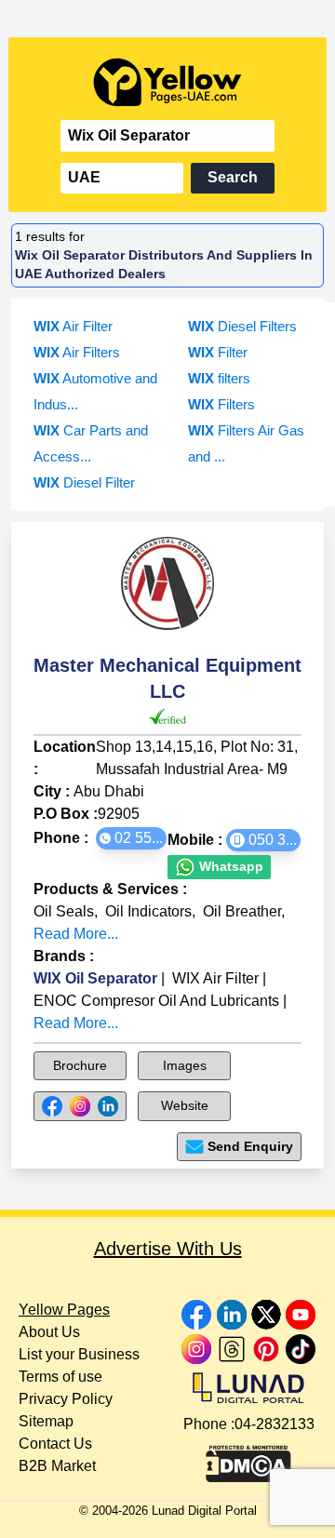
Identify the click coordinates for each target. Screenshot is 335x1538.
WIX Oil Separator (95, 978)
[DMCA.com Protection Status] (248, 1459)
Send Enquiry (250, 1146)
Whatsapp (229, 866)
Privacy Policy (66, 1399)
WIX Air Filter (215, 978)
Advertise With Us (168, 1248)
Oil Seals (64, 911)
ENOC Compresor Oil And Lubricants (156, 1001)
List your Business (79, 1354)
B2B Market (57, 1466)
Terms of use (60, 1376)
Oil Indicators (148, 911)
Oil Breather (242, 911)
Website (184, 1105)
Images (185, 1065)
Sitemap (46, 1421)
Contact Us (55, 1443)
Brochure (80, 1065)
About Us (49, 1332)
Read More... (76, 934)
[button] (131, 838)
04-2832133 (274, 1424)
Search (233, 177)
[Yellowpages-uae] (167, 82)
